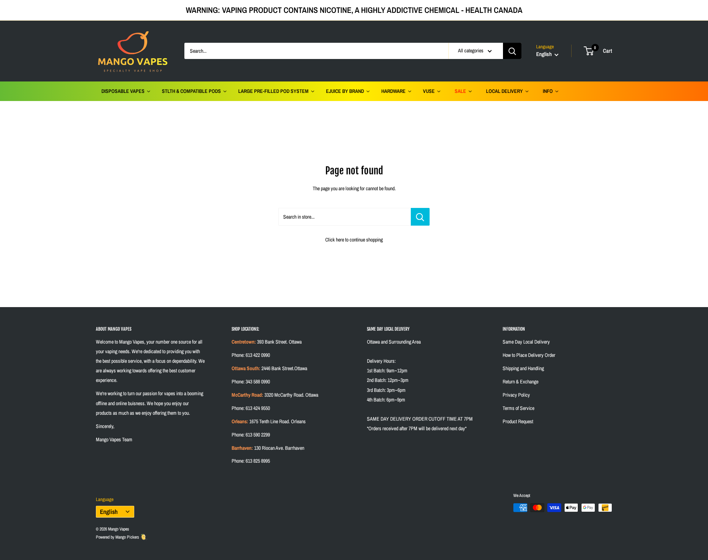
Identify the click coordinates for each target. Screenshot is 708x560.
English (109, 512)
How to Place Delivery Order (529, 355)
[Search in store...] (420, 217)
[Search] (512, 51)
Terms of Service (518, 408)
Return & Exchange (520, 381)
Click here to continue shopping (354, 239)
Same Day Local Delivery (526, 341)
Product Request (518, 421)
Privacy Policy (516, 395)
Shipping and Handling (523, 368)
